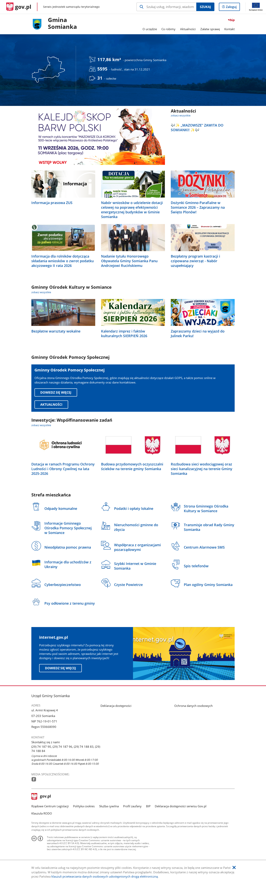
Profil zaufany (132, 806)
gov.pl (45, 796)
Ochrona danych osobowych (193, 706)
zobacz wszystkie (180, 115)
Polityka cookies (84, 806)
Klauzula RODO (41, 813)
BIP (148, 806)
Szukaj (205, 7)
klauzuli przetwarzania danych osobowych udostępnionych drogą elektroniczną (104, 876)
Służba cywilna (109, 806)
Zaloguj (233, 7)
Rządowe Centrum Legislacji (50, 806)
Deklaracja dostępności (115, 706)
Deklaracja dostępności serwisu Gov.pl (180, 806)
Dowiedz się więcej (55, 392)
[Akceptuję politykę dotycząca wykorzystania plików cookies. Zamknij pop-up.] (234, 868)
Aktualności (51, 404)
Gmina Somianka (62, 23)
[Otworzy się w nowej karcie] (33, 779)
